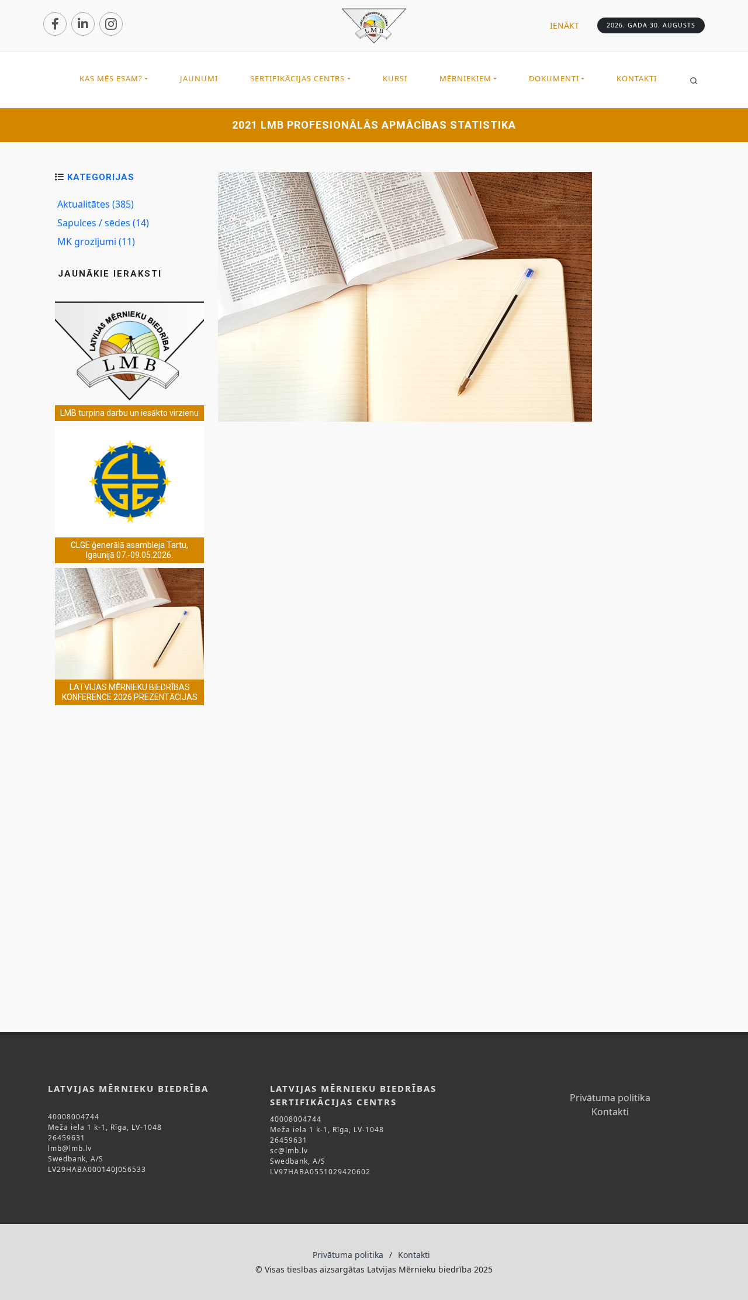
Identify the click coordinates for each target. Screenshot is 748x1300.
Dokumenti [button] (554, 78)
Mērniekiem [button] (465, 78)
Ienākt (564, 25)
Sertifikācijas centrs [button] (297, 78)
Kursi (395, 78)
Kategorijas (100, 177)
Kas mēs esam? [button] (111, 78)
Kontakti (637, 78)
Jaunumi (199, 78)
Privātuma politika (610, 1097)
